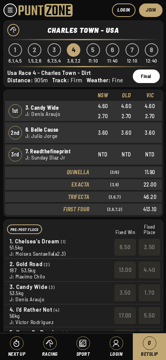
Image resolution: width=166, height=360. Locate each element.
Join (151, 10)
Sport (83, 354)
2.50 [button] (149, 246)
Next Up (16, 354)
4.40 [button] (149, 269)
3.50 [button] (125, 292)
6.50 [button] (125, 246)
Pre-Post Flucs (24, 229)
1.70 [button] (149, 292)
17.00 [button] (125, 315)
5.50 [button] (149, 315)
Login (123, 10)
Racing (50, 354)
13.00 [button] (125, 269)
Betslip (149, 348)
